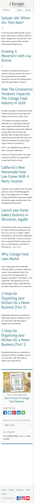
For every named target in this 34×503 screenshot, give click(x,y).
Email (23, 412)
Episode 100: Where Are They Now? (15, 20)
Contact (11, 490)
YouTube (28, 498)
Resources (20, 490)
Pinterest (14, 412)
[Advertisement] (17, 463)
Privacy (4, 494)
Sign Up (28, 10)
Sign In (19, 10)
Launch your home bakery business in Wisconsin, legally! (14, 215)
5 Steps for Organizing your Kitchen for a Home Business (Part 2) (15, 300)
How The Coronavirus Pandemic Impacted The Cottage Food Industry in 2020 (16, 96)
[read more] (17, 247)
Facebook (5, 412)
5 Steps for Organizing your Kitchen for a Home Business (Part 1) (15, 337)
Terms (28, 490)
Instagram (23, 498)
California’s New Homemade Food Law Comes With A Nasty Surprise (15, 174)
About (4, 490)
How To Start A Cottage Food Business (17, 399)
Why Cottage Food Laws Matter (15, 256)
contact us (22, 436)
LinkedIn (19, 412)
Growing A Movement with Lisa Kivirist (16, 56)
